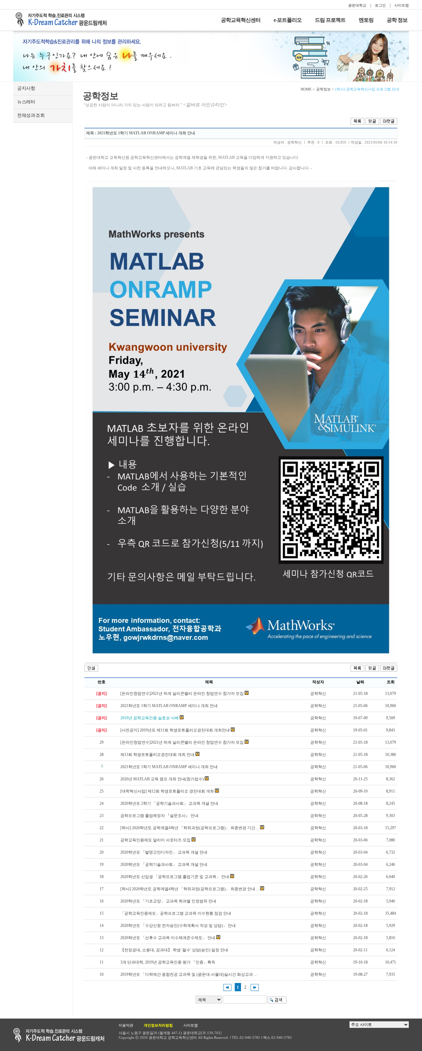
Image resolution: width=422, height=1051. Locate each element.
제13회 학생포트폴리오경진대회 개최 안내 (157, 754)
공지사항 (26, 88)
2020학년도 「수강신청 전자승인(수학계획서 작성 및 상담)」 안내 (178, 925)
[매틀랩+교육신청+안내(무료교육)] (241, 420)
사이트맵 (401, 5)
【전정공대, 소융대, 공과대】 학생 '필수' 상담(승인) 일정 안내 (174, 950)
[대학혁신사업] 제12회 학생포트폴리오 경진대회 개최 (167, 791)
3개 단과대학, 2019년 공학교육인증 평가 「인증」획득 (167, 962)
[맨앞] (227, 987)
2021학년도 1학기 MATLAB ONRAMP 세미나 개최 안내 (169, 705)
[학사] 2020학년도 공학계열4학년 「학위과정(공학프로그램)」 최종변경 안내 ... (189, 889)
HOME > (308, 89)
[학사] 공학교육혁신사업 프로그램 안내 (367, 89)
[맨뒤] (254, 987)
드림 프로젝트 (330, 20)
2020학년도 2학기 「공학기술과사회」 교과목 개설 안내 (169, 803)
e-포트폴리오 (288, 20)
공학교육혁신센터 (240, 20)
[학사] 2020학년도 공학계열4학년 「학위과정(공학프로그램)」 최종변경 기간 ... (189, 828)
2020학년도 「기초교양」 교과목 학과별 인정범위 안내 (168, 901)
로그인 (380, 5)
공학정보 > (325, 89)
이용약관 (126, 1025)
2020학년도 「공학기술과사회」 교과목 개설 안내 (163, 864)
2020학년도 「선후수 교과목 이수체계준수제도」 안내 (167, 937)
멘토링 (366, 20)
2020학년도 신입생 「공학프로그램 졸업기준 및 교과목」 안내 (174, 876)
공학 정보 (397, 20)
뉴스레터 (26, 101)
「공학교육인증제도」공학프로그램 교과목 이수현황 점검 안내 (175, 913)
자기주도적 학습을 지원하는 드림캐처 (63, 19)
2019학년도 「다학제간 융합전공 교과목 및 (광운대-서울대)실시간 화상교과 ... (188, 974)
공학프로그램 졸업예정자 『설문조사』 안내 (159, 815)
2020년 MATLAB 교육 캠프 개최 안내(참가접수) (162, 779)
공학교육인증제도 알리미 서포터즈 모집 (155, 840)
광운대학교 (357, 5)
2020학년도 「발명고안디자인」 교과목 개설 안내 (163, 852)
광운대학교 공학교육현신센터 (58, 1035)
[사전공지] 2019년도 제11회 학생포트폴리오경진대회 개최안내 (175, 730)
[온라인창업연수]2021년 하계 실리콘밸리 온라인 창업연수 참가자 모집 (182, 693)
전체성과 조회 (31, 115)
